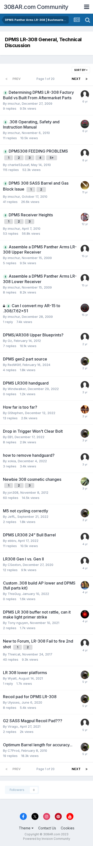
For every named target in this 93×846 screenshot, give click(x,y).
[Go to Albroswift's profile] (85, 614)
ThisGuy (14, 594)
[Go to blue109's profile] (85, 457)
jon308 (13, 492)
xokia (12, 461)
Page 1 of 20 (46, 79)
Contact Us (47, 828)
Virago (13, 726)
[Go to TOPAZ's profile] (85, 153)
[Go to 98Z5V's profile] (85, 361)
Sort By (80, 69)
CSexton (14, 565)
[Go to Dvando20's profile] (85, 481)
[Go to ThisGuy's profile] (85, 585)
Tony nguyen (18, 623)
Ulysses (14, 702)
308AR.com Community (36, 6)
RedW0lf (14, 365)
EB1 (10, 437)
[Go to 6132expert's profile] (85, 278)
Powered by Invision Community (46, 839)
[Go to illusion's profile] (85, 185)
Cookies (67, 828)
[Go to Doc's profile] (85, 643)
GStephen (15, 413)
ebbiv (12, 541)
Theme (25, 828)
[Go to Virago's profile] (85, 723)
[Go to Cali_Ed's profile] (85, 217)
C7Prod (13, 750)
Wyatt (12, 678)
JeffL (11, 517)
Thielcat (14, 654)
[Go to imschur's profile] (85, 308)
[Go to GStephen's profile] (85, 409)
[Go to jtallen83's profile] (85, 124)
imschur (14, 103)
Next (76, 79)
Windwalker (17, 389)
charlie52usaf (18, 165)
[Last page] (86, 79)
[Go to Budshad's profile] (85, 94)
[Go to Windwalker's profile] (85, 385)
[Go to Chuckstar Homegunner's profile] (85, 337)
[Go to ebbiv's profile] (85, 537)
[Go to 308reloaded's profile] (85, 249)
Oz (10, 341)
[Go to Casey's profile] (85, 561)
